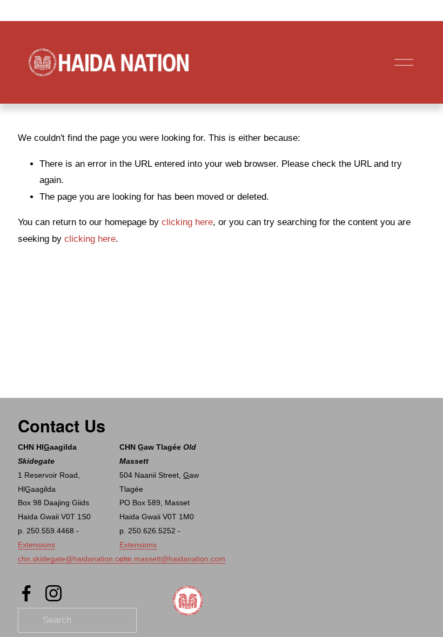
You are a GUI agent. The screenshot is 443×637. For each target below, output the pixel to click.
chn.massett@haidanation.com (172, 558)
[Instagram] (53, 593)
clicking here (187, 222)
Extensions (36, 544)
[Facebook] (26, 593)
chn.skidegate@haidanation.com (74, 558)
